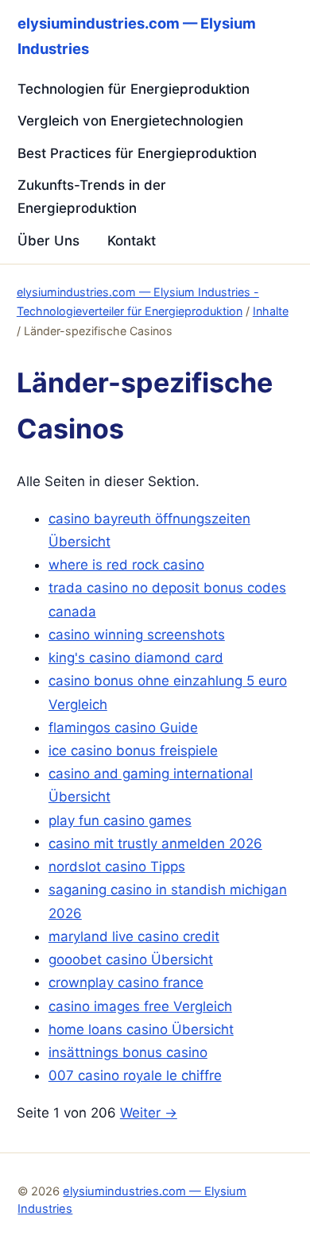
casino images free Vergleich (140, 1006)
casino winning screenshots (136, 635)
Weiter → (148, 1113)
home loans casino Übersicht (141, 1029)
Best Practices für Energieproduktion (137, 153)
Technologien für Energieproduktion (133, 89)
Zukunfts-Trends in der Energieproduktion (91, 196)
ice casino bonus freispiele (133, 751)
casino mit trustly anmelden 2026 (155, 843)
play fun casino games (120, 820)
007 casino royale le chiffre (135, 1075)
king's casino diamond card (135, 658)
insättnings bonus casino (127, 1052)
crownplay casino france (125, 982)
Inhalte (271, 311)
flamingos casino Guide (123, 727)
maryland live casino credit (133, 936)
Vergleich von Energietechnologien (130, 121)
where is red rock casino (126, 565)
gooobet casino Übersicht (130, 959)
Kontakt (131, 241)
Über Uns (48, 241)
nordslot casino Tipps (116, 866)
